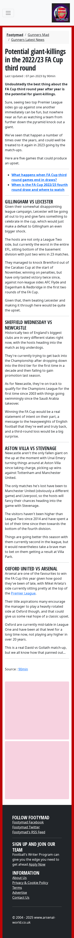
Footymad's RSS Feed (28, 832)
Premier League (23, 593)
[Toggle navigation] (8, 13)
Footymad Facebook (28, 822)
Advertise (19, 892)
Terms (17, 887)
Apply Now (37, 864)
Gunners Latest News (27, 39)
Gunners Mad (38, 35)
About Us (19, 877)
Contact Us (20, 897)
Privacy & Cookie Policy (30, 882)
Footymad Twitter (26, 827)
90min (23, 669)
